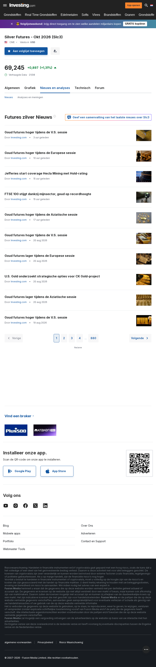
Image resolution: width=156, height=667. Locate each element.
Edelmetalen (69, 14)
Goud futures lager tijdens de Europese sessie (40, 256)
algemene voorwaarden (18, 642)
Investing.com (19, 137)
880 (93, 338)
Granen (130, 14)
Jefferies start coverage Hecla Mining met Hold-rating (46, 173)
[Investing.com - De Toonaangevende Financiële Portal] (22, 5)
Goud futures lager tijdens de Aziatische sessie (40, 297)
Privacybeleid (45, 642)
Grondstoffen (12, 14)
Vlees (96, 14)
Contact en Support (93, 541)
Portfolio (8, 541)
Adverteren (88, 533)
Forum (99, 88)
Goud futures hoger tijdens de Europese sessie (40, 153)
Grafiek (30, 88)
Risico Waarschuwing (71, 642)
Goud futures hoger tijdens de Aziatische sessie (41, 214)
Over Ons (87, 525)
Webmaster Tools (14, 549)
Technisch (82, 88)
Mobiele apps (11, 533)
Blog (6, 525)
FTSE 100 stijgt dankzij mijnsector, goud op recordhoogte (48, 194)
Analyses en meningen (30, 97)
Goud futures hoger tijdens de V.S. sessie (36, 132)
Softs (85, 14)
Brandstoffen (112, 14)
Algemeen (12, 88)
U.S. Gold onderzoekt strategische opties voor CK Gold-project (52, 276)
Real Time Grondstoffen (41, 14)
